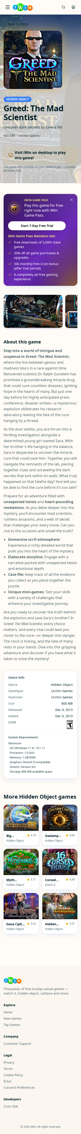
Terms (8, 1069)
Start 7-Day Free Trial (37, 226)
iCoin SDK (11, 1106)
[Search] (63, 7)
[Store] (73, 7)
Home (8, 1012)
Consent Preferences (19, 1087)
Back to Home (18, 24)
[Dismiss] (71, 200)
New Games (13, 1018)
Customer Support (17, 1043)
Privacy (9, 1062)
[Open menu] (8, 7)
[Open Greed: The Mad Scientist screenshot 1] (33, 311)
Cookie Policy (13, 1075)
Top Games (12, 1025)
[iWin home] (23, 7)
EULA (7, 1081)
